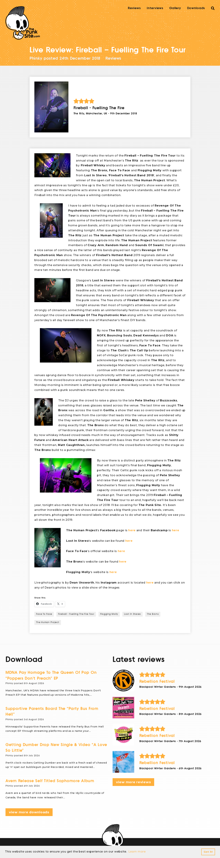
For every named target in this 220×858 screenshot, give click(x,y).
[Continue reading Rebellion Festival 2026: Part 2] (123, 735)
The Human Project (47, 622)
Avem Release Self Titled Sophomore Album (50, 781)
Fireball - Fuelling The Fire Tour (76, 614)
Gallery (175, 8)
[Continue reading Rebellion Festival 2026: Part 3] (123, 708)
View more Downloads (29, 812)
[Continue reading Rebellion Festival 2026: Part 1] (123, 762)
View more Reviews (133, 782)
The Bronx (153, 614)
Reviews (134, 8)
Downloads (196, 8)
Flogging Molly (109, 614)
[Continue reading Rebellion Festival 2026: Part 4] (123, 680)
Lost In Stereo (132, 614)
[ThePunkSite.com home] (23, 23)
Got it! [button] (208, 851)
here (132, 530)
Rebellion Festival (157, 681)
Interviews (155, 8)
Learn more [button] (137, 851)
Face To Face (44, 614)
